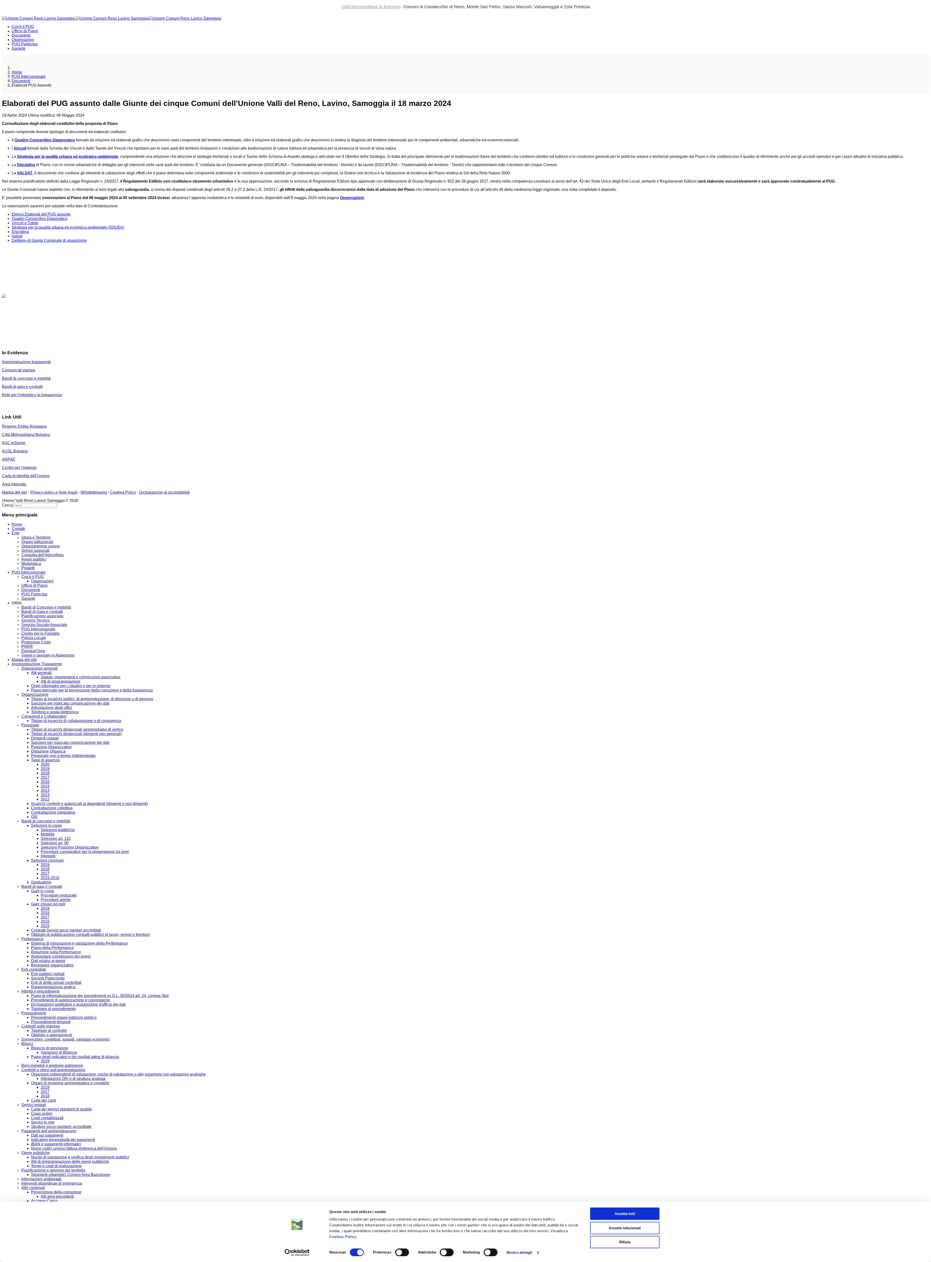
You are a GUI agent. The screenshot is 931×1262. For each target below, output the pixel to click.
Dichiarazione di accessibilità (164, 492)
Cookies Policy (342, 1237)
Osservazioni (23, 40)
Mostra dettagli (519, 1252)
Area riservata (14, 484)
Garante (18, 48)
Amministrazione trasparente (26, 362)
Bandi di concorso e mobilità (26, 378)
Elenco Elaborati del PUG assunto (41, 214)
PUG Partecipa (25, 44)
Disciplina (26, 165)
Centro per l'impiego (19, 468)
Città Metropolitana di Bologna (370, 6)
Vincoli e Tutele (25, 223)
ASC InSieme (13, 443)
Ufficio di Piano (25, 31)
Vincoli (20, 148)
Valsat (17, 236)
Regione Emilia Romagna (24, 426)
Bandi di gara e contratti (22, 387)
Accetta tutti (625, 1214)
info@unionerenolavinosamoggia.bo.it (34, 322)
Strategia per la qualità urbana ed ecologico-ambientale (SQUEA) (68, 227)
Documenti (21, 35)
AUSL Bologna (15, 451)
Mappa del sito (14, 492)
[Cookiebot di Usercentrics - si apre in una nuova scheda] (297, 1252)
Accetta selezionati (625, 1228)
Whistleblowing (93, 492)
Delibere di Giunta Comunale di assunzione (49, 240)
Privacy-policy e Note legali (53, 492)
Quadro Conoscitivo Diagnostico (39, 219)
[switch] (402, 1252)
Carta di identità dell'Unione (26, 476)
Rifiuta (624, 1242)
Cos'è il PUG (23, 26)
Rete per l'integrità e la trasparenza (32, 395)
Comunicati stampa (18, 370)
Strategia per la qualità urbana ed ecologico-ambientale (67, 156)
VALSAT (24, 173)
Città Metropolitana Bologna (26, 435)
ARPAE (8, 459)
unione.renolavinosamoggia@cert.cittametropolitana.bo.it (61, 343)
